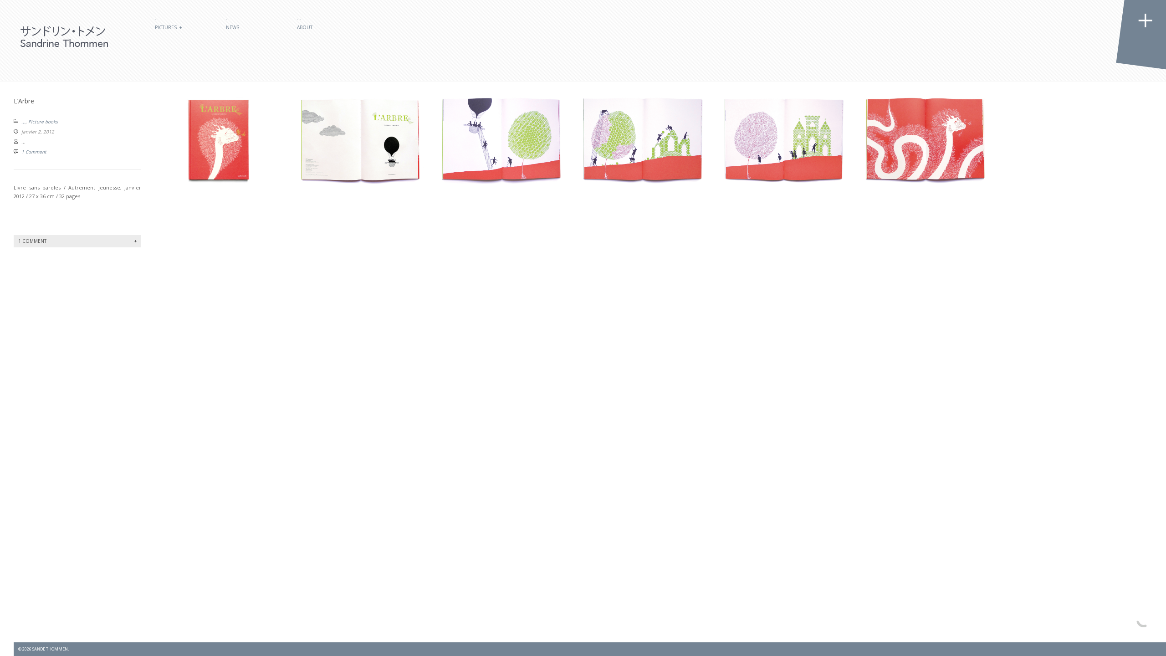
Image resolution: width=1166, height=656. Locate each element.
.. (227, 18)
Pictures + (168, 27)
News (232, 27)
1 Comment (33, 152)
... (23, 121)
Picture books (43, 121)
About (304, 27)
